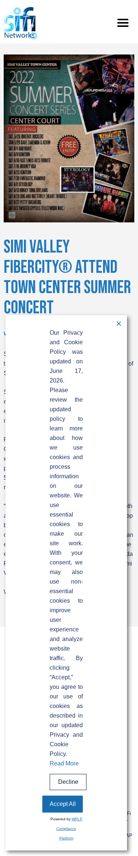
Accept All (63, 804)
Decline (68, 782)
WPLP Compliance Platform (69, 828)
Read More (64, 763)
